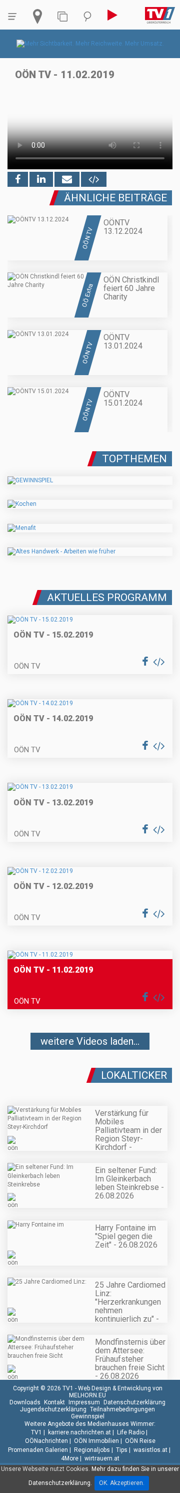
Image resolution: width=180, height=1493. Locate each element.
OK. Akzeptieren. (121, 1482)
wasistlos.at (151, 1449)
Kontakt (54, 1402)
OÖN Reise (140, 1440)
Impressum (84, 1402)
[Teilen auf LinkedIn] (41, 179)
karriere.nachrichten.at (79, 1432)
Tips (122, 1449)
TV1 (36, 1432)
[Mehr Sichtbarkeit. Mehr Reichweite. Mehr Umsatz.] (90, 43)
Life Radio (130, 1432)
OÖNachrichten (46, 1440)
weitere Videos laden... (90, 1041)
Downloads (25, 1402)
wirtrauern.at (102, 1458)
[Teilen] (67, 179)
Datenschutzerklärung (135, 1402)
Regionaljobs (92, 1449)
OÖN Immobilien (96, 1440)
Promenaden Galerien (38, 1449)
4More (69, 1458)
